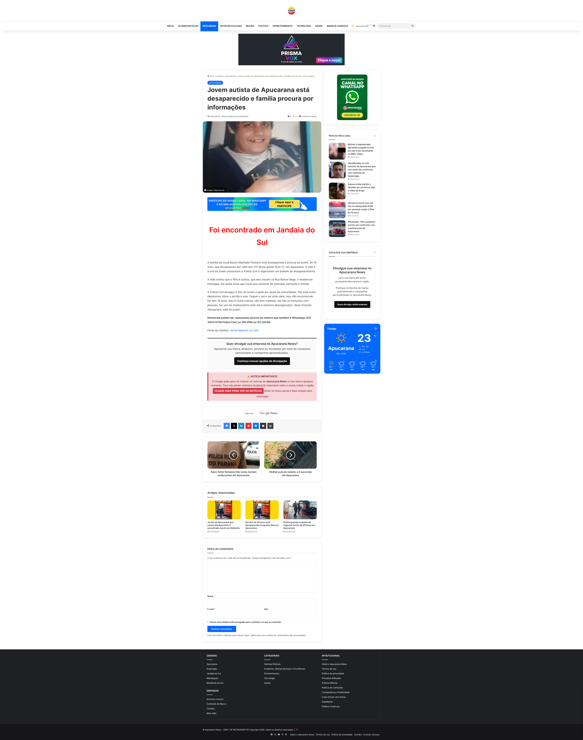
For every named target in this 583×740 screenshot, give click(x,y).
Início (170, 26)
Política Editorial (329, 683)
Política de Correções (332, 687)
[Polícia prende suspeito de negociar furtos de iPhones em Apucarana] (300, 509)
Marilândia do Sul (215, 683)
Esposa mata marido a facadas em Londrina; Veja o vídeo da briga (361, 187)
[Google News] (268, 413)
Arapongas (212, 669)
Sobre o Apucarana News (334, 664)
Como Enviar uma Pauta (334, 697)
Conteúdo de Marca (216, 704)
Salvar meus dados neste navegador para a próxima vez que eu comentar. (245, 622)
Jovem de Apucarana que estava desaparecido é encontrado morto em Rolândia (223, 525)
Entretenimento (282, 26)
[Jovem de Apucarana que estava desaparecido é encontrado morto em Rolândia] (224, 509)
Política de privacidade (333, 673)
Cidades (220, 76)
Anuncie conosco (337, 26)
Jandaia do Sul (214, 673)
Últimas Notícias (188, 26)
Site (266, 609)
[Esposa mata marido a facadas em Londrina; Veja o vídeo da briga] (337, 191)
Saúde (318, 26)
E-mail (211, 609)
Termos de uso (329, 669)
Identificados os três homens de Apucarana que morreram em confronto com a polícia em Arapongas (362, 169)
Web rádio (211, 713)
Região (250, 26)
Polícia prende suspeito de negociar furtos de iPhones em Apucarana (299, 525)
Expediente (327, 702)
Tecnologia (304, 26)
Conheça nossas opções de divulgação (262, 361)
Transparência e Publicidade (335, 692)
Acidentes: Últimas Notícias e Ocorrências (284, 669)
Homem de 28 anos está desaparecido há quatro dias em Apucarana (262, 525)
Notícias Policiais (231, 26)
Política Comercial (330, 706)
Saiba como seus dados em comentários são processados (278, 635)
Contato (211, 708)
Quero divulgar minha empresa (352, 304)
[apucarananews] (291, 10)
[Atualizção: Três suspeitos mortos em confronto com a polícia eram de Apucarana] (337, 228)
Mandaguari (212, 678)
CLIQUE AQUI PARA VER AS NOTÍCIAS (238, 390)
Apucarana (209, 26)
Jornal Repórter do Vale (244, 330)
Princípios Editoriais (331, 678)
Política (263, 26)
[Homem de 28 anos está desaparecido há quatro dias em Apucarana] (262, 509)
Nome (211, 596)
